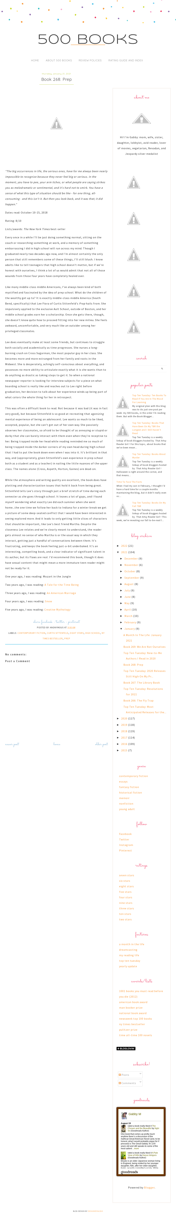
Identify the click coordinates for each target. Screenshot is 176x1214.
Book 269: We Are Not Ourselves (144, 646)
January (130, 628)
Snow (48, 601)
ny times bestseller (132, 1024)
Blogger (149, 1187)
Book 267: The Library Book (141, 682)
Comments (128, 1083)
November (131, 565)
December (131, 558)
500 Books (88, 40)
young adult (127, 809)
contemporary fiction (31, 633)
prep (67, 638)
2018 (124, 731)
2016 (124, 744)
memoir (124, 798)
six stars (124, 880)
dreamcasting (128, 949)
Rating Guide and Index (125, 60)
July (127, 590)
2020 (124, 718)
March (128, 616)
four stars (125, 897)
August (129, 584)
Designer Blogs (95, 1211)
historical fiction (130, 792)
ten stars (125, 914)
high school (92, 633)
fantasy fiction (129, 787)
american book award (133, 1002)
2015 (124, 750)
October (130, 571)
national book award (133, 1013)
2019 (124, 725)
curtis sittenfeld (57, 633)
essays (123, 781)
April (128, 609)
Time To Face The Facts (129, 481)
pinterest (74, 622)
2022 (124, 545)
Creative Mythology (57, 609)
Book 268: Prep (133, 664)
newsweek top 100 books (135, 1018)
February (130, 622)
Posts (125, 1074)
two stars (125, 919)
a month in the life (131, 944)
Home (35, 60)
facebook (46, 622)
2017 (124, 737)
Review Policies (90, 60)
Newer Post (12, 744)
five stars (125, 891)
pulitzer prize (128, 1029)
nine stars (126, 903)
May (127, 603)
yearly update (128, 966)
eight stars (77, 633)
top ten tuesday (129, 960)
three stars (126, 908)
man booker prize (131, 1007)
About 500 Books (59, 60)
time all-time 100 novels (135, 1035)
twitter (60, 622)
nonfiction (126, 803)
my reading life (129, 955)
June (127, 596)
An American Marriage (61, 593)
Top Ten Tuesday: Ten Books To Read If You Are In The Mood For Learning (149, 399)
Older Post (101, 744)
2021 (124, 552)
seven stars (126, 875)
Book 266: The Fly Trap (138, 700)
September (132, 577)
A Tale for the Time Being (62, 584)
